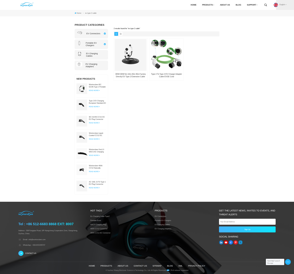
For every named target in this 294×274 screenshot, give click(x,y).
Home (193, 5)
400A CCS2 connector (98, 229)
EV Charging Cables (162, 225)
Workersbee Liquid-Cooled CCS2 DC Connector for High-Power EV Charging (96, 134)
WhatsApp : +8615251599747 (34, 245)
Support (251, 5)
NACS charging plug (98, 225)
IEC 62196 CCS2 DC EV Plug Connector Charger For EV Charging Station (97, 118)
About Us (225, 5)
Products (207, 5)
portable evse (95, 220)
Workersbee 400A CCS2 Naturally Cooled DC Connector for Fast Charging (97, 167)
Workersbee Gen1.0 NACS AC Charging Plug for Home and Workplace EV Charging (96, 150)
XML (180, 266)
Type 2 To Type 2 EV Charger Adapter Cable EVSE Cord (166, 75)
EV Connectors (160, 216)
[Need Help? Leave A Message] (288, 262)
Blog (238, 5)
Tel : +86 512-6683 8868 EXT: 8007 (46, 224)
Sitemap (157, 266)
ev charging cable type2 (100, 216)
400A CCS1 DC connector (100, 233)
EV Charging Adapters (163, 229)
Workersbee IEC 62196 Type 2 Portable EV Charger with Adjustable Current (97, 86)
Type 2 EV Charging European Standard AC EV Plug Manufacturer (97, 102)
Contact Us (30, 253)
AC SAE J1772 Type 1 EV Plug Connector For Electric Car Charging (97, 183)
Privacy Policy (196, 266)
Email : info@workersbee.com (34, 239)
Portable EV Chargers (163, 220)
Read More (94, 90)
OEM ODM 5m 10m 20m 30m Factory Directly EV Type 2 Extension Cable (130, 75)
